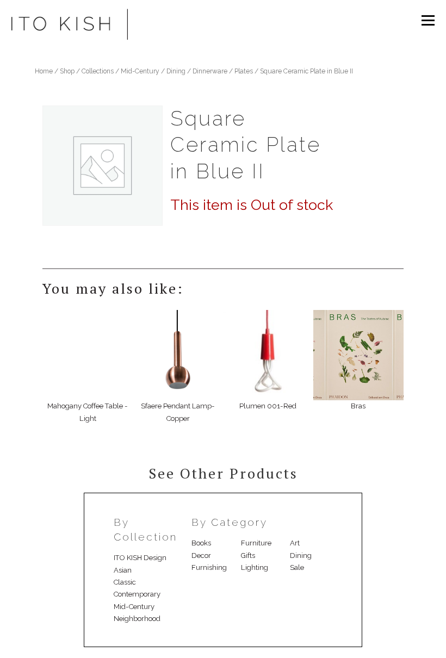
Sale (297, 567)
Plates (243, 71)
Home (44, 71)
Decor (201, 555)
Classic (125, 582)
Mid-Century (140, 71)
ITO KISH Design (140, 558)
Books (201, 543)
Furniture (256, 543)
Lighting (254, 567)
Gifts (248, 555)
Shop (67, 71)
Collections (98, 71)
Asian (123, 570)
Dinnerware (210, 71)
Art (295, 543)
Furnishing (209, 567)
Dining (175, 71)
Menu (427, 20)
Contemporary (137, 594)
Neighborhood (137, 618)
